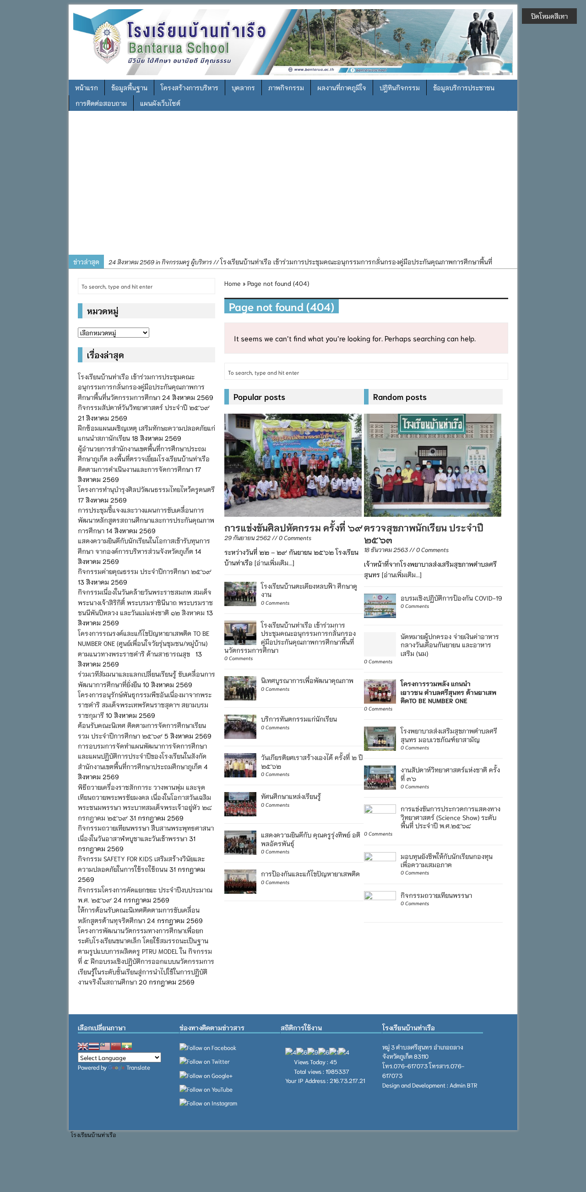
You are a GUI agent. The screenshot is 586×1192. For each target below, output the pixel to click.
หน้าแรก (86, 87)
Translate (138, 1067)
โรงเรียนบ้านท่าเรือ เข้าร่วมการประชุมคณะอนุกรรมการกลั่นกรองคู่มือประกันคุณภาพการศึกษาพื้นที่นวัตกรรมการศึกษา (290, 637)
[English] (83, 1046)
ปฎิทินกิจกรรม (400, 87)
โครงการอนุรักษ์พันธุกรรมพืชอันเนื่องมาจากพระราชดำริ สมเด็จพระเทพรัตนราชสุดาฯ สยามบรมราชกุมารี (145, 704)
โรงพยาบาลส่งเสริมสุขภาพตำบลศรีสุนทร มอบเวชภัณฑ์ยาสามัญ (449, 735)
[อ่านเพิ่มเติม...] (274, 562)
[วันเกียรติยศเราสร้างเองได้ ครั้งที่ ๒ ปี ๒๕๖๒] (240, 764)
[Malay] (105, 1046)
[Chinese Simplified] (116, 1046)
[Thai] (94, 1046)
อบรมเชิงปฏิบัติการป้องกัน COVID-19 (451, 598)
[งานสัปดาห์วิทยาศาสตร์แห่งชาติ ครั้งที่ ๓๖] (380, 776)
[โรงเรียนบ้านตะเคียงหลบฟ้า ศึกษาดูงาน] (240, 593)
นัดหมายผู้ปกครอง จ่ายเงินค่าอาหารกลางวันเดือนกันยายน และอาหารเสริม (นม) (450, 644)
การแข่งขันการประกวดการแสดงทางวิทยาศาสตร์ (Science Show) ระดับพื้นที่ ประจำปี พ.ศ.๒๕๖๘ (450, 816)
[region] (293, 186)
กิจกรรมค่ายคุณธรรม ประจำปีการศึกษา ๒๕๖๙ (145, 571)
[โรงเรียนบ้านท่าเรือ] (293, 41)
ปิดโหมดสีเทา (549, 16)
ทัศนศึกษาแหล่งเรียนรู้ (291, 796)
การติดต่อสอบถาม (101, 103)
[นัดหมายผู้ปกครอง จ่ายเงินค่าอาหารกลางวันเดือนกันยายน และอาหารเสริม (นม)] (380, 643)
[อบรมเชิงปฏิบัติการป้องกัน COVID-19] (380, 605)
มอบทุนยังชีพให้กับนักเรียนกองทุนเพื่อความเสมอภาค (447, 860)
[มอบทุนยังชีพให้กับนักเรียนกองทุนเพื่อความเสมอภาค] (380, 862)
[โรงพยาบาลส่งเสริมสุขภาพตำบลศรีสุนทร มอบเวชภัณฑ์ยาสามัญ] (380, 737)
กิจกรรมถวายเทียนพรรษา (436, 895)
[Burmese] (127, 1046)
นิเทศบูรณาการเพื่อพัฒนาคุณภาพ (307, 680)
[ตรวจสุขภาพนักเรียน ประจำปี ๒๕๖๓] (432, 463)
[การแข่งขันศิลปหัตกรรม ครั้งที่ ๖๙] (293, 463)
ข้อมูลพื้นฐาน (129, 87)
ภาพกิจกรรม (286, 87)
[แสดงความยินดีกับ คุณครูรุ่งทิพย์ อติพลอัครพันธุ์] (240, 841)
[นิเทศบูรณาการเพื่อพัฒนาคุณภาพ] (240, 687)
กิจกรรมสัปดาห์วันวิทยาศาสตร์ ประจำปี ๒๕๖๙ (144, 407)
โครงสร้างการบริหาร (189, 87)
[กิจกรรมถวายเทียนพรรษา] (380, 901)
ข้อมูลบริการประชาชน (463, 87)
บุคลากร (243, 87)
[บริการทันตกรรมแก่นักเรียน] (240, 726)
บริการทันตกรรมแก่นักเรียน (299, 719)
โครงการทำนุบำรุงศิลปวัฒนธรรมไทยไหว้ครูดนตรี (146, 489)
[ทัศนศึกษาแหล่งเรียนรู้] (240, 803)
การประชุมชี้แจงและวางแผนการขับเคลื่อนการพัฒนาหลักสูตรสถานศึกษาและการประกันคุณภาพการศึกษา (146, 520)
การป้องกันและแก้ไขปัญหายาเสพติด (310, 873)
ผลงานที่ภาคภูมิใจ (341, 87)
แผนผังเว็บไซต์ (160, 103)
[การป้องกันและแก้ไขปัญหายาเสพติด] (240, 880)
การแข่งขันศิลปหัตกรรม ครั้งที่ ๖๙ (293, 527)
